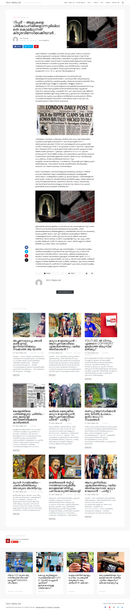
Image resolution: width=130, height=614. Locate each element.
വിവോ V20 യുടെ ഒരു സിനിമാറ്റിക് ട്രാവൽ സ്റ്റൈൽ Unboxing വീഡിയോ (18, 579)
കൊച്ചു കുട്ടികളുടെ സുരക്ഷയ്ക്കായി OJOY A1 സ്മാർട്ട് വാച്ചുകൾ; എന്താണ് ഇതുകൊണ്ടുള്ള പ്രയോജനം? (49, 581)
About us (72, 2)
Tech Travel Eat (13, 3)
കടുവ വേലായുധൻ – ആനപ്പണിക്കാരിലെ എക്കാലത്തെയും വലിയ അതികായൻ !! (64, 345)
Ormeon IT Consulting (53, 607)
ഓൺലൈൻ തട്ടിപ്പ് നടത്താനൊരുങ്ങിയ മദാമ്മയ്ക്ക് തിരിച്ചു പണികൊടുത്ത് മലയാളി (65, 487)
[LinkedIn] (122, 608)
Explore (99, 386)
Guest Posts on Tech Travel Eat (113, 603)
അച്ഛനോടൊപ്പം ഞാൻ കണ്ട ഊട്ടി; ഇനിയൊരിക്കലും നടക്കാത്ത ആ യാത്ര (27, 345)
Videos (108, 2)
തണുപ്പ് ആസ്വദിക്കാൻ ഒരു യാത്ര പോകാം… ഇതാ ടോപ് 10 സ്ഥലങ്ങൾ (100, 415)
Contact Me (115, 2)
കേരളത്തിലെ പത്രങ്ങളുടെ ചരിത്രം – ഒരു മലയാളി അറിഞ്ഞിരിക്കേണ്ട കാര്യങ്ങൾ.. (28, 416)
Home (65, 2)
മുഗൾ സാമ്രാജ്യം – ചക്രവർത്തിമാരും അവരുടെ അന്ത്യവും (27, 485)
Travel (96, 2)
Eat (102, 2)
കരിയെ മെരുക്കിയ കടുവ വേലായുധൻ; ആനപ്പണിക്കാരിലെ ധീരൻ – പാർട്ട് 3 (62, 415)
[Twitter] (118, 608)
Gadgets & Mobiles (14, 557)
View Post (16, 375)
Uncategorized (74, 557)
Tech (89, 2)
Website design (40, 607)
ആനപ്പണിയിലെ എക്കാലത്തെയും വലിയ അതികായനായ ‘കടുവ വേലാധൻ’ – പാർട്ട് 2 (100, 487)
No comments (44, 40)
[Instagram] (114, 608)
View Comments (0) (65, 292)
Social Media (80, 2)
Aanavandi (16, 17)
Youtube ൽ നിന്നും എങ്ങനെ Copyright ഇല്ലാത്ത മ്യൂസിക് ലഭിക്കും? (99, 345)
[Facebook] (105, 608)
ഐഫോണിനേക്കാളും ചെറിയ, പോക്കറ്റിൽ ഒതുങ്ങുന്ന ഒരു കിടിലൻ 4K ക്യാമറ (79, 579)
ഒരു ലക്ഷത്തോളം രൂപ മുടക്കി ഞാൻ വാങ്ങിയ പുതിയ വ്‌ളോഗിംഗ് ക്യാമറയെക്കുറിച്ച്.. (110, 579)
